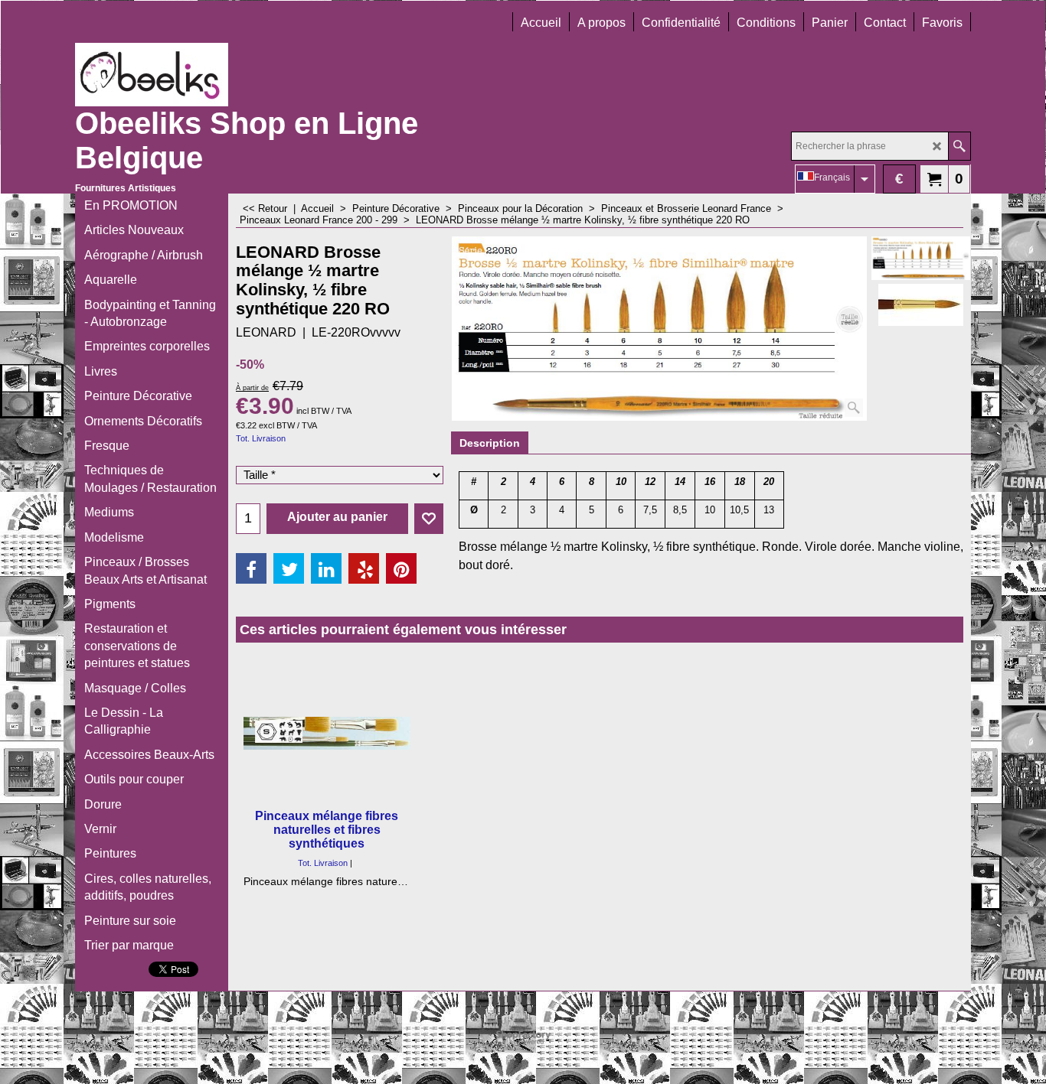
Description (489, 443)
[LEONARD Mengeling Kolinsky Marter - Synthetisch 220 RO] (920, 305)
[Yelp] (363, 568)
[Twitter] (288, 568)
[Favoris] (428, 518)
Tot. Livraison (261, 438)
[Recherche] (959, 146)
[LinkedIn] (326, 568)
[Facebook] (251, 568)
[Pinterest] (401, 568)
